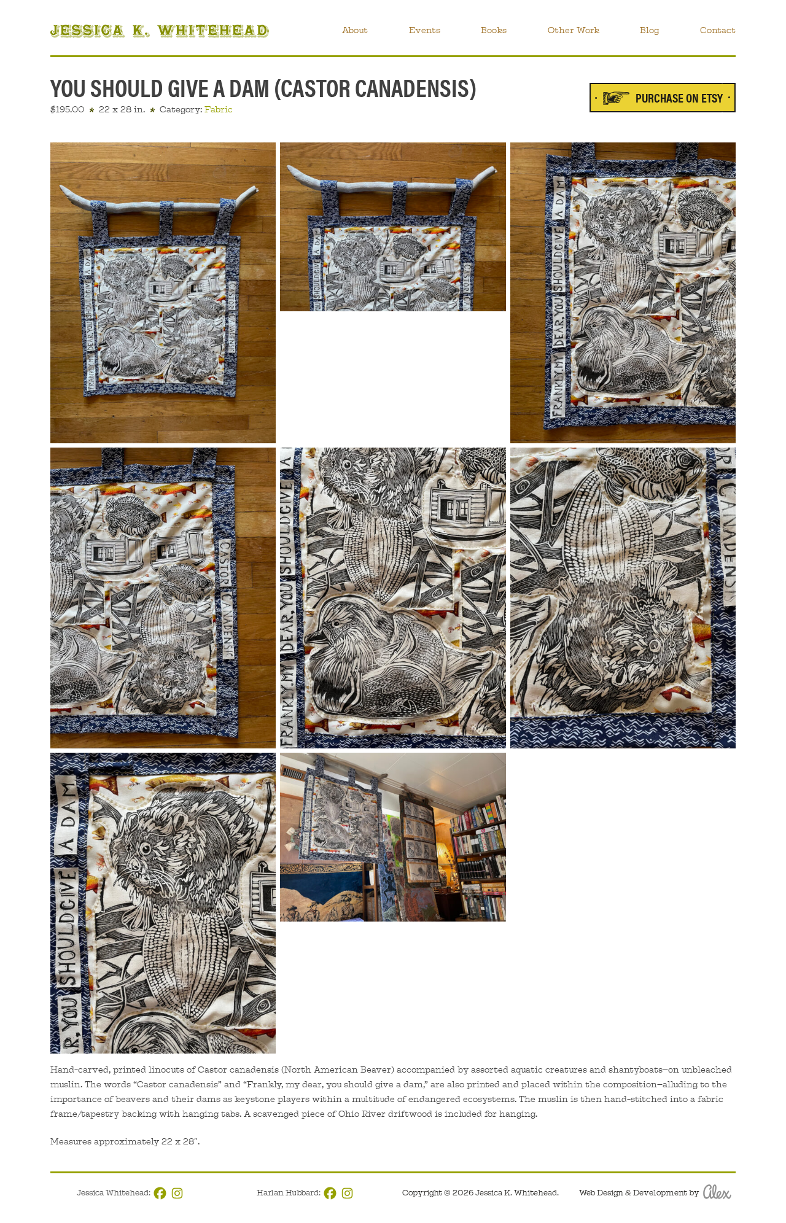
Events (424, 30)
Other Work (573, 30)
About (355, 30)
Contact (718, 30)
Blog (649, 30)
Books (494, 30)
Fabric (218, 109)
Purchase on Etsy (679, 97)
